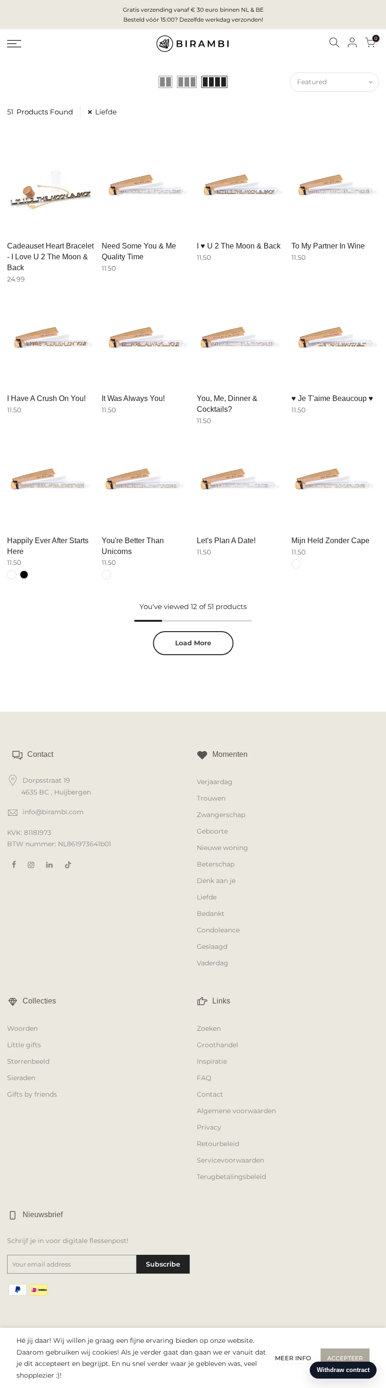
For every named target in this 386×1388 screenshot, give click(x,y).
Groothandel (217, 1045)
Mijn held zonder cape (330, 541)
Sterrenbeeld (28, 1061)
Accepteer (345, 1358)
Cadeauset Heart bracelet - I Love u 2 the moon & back (50, 257)
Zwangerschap (221, 814)
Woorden (22, 1028)
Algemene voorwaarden (236, 1111)
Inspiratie (212, 1061)
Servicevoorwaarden (230, 1160)
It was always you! (133, 398)
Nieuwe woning (222, 847)
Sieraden (21, 1078)
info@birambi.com (53, 812)
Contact (210, 1094)
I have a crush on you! (46, 398)
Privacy (209, 1127)
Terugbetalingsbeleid (231, 1176)
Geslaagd (212, 946)
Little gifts (24, 1045)
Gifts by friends (32, 1094)
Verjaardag (215, 782)
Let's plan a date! (226, 541)
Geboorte (212, 831)
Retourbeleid (218, 1143)
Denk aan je (216, 880)
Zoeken (209, 1028)
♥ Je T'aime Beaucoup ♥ (332, 398)
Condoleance (218, 930)
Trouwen (211, 798)
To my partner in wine (328, 246)
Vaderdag (212, 963)
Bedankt (211, 913)
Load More (193, 643)
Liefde (106, 111)
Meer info (293, 1358)
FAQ (204, 1078)
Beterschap (215, 864)
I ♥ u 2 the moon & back (239, 246)
